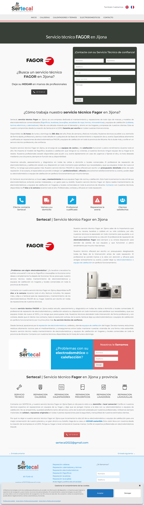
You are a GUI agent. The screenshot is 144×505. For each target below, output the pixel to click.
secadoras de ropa (76, 122)
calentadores (32, 125)
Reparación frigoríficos (62, 473)
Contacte (110, 185)
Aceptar (100, 493)
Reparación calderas (61, 464)
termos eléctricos (17, 125)
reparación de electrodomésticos (52, 325)
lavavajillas (63, 122)
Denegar (127, 493)
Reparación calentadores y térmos (67, 467)
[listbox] (92, 79)
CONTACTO (108, 17)
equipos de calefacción (91, 325)
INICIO (34, 17)
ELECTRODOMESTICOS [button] (90, 17)
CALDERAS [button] (45, 17)
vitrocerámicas (98, 122)
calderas (130, 122)
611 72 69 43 (40, 92)
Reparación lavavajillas (62, 479)
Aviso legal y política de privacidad (67, 482)
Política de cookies (9, 501)
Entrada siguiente (126, 454)
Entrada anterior (17, 454)
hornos (88, 122)
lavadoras (55, 122)
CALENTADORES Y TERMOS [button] (65, 17)
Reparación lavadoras (61, 476)
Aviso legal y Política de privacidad (27, 501)
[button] (140, 486)
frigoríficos (45, 122)
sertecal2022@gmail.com (72, 442)
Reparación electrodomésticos (65, 470)
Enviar (78, 100)
